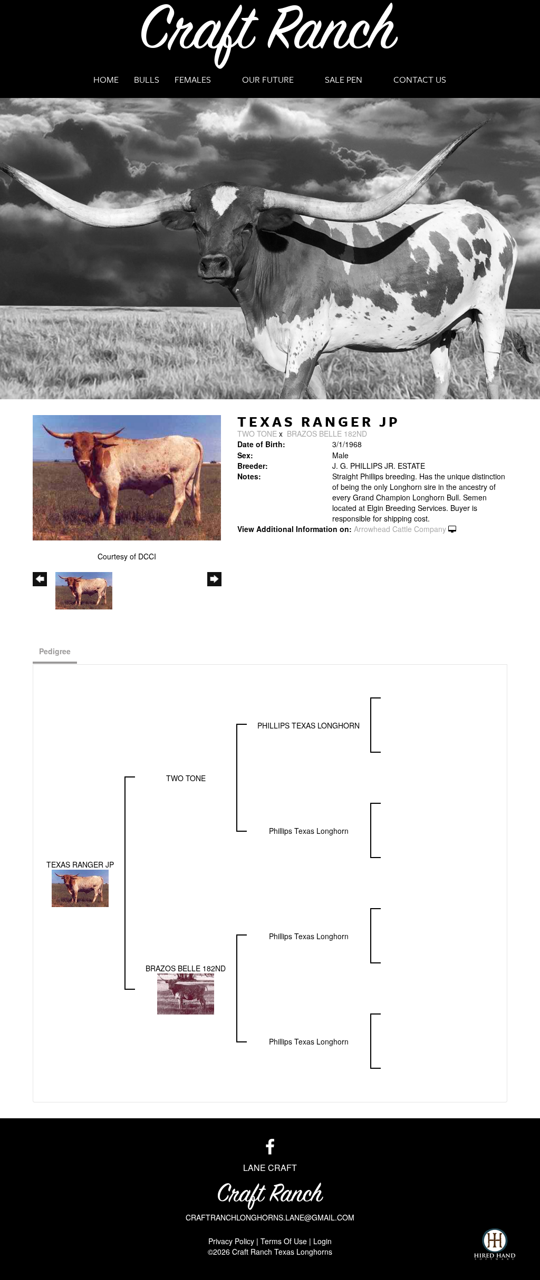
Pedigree (55, 651)
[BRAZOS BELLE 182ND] (185, 992)
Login (322, 1241)
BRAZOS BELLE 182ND (327, 433)
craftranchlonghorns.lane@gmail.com (270, 1217)
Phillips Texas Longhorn (309, 830)
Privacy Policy (231, 1241)
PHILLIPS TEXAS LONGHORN (308, 725)
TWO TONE (257, 433)
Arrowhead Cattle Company (400, 529)
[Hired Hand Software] (494, 1244)
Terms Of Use (284, 1241)
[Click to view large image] (127, 476)
